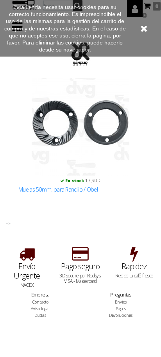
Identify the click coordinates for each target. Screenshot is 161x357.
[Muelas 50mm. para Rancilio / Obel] (80, 127)
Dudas (40, 315)
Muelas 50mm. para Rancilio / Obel (58, 189)
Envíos (121, 302)
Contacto (40, 302)
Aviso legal (40, 308)
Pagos (121, 308)
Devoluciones (120, 315)
